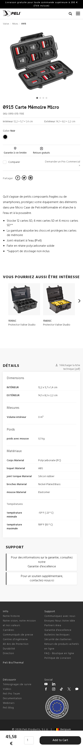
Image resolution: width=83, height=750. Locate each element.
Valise (6, 24)
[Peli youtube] (45, 685)
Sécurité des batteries (57, 639)
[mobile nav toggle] (78, 12)
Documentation (12, 698)
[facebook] (18, 178)
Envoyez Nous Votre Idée (59, 621)
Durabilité (9, 649)
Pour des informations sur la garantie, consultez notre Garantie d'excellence (42, 562)
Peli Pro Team (11, 694)
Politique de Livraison (57, 658)
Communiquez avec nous (59, 616)
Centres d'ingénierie (15, 639)
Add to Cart (60, 740)
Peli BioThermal (13, 663)
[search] (70, 14)
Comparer (14, 162)
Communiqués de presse (18, 635)
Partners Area (52, 625)
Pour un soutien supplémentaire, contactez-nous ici (42, 578)
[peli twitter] (69, 690)
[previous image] (14, 62)
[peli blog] (76, 690)
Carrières (8, 630)
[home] (12, 13)
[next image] (68, 62)
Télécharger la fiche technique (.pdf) (69, 367)
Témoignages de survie (17, 684)
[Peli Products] (45, 690)
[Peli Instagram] (53, 690)
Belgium (65, 729)
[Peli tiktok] (61, 690)
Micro (15, 24)
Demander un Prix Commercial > (62, 164)
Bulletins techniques (56, 635)
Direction (8, 653)
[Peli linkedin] (53, 685)
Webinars (8, 703)
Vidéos (7, 689)
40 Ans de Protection (16, 644)
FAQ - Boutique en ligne (59, 653)
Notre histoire (11, 616)
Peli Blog (8, 708)
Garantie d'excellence (57, 630)
